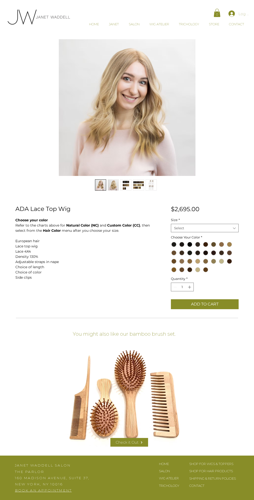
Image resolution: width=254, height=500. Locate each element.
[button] (217, 13)
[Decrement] (175, 287)
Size (175, 220)
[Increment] (190, 287)
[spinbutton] (182, 287)
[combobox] (205, 228)
